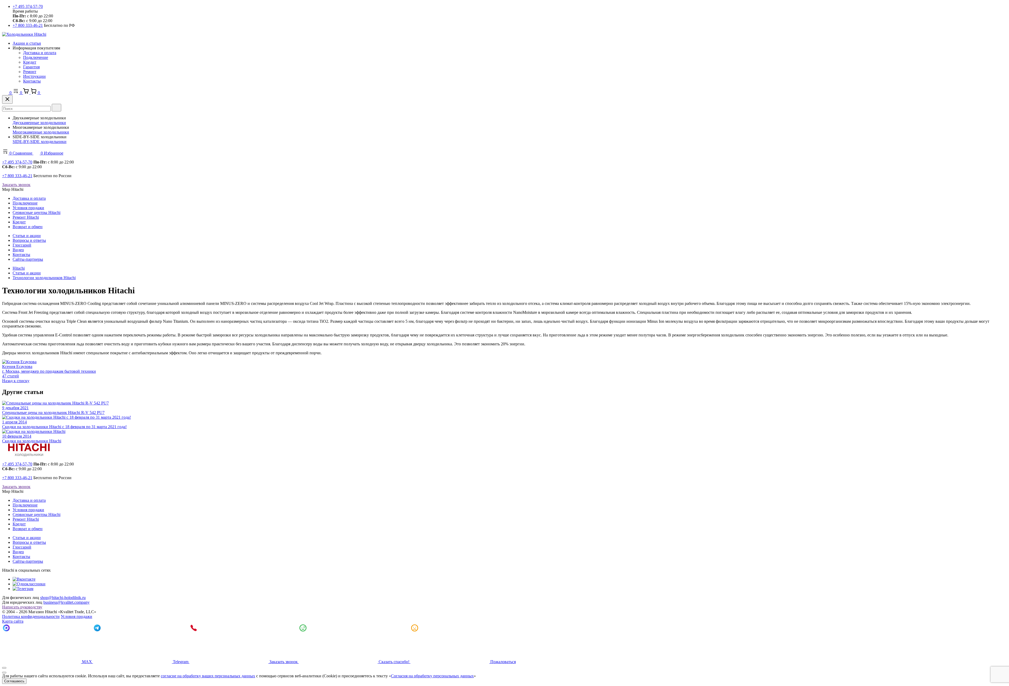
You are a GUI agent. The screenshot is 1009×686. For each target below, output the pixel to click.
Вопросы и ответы (29, 240)
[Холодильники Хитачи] (24, 34)
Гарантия (31, 67)
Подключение (35, 57)
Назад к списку (15, 380)
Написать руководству (22, 607)
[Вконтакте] (24, 579)
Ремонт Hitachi (26, 217)
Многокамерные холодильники (41, 132)
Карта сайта (12, 621)
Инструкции (34, 76)
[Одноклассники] (29, 584)
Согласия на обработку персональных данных (432, 676)
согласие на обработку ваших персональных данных (208, 676)
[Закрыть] (7, 99)
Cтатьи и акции (27, 235)
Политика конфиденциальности (31, 616)
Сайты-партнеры (28, 259)
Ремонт (29, 71)
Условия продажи (28, 208)
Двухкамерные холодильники (39, 122)
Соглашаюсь (14, 681)
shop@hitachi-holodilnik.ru (63, 597)
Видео (18, 250)
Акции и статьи (27, 43)
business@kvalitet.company (66, 602)
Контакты (32, 81)
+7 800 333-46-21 (28, 25)
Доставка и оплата (39, 52)
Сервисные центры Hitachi (36, 212)
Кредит (29, 62)
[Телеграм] (23, 588)
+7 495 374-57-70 (28, 6)
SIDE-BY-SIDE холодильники (39, 141)
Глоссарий (22, 245)
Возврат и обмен (28, 226)
